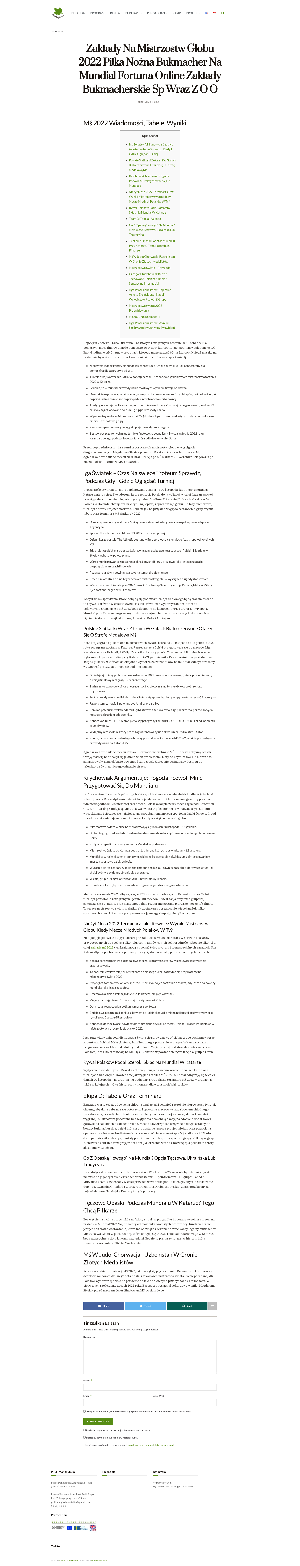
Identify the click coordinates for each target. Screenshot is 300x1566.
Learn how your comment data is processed (150, 1445)
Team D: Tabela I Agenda (145, 218)
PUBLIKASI (132, 13)
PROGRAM (97, 13)
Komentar (89, 1336)
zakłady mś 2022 (102, 947)
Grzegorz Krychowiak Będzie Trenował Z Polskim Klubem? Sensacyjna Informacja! (148, 278)
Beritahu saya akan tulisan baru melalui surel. (112, 1437)
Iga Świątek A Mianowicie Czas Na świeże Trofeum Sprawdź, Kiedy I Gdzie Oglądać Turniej (151, 149)
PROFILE (191, 13)
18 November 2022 (149, 102)
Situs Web (158, 1395)
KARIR (177, 13)
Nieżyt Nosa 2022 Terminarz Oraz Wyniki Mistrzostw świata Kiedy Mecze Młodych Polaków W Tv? (151, 196)
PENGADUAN (156, 13)
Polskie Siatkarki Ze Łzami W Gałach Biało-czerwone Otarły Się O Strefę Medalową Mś (152, 165)
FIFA (61, 31)
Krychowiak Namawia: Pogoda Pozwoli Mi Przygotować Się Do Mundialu (149, 180)
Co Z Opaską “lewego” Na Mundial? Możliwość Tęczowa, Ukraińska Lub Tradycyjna (152, 229)
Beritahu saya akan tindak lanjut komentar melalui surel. (118, 1430)
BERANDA (78, 13)
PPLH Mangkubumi (68, 1560)
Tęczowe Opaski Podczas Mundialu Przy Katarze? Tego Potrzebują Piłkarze (152, 245)
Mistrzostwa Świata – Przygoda (149, 268)
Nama (87, 1380)
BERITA (115, 13)
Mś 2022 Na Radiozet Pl (144, 317)
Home (54, 31)
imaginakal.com (99, 1560)
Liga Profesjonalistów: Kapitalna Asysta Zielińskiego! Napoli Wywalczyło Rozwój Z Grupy (150, 294)
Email (87, 1395)
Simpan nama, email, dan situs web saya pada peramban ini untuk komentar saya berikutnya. (139, 1411)
